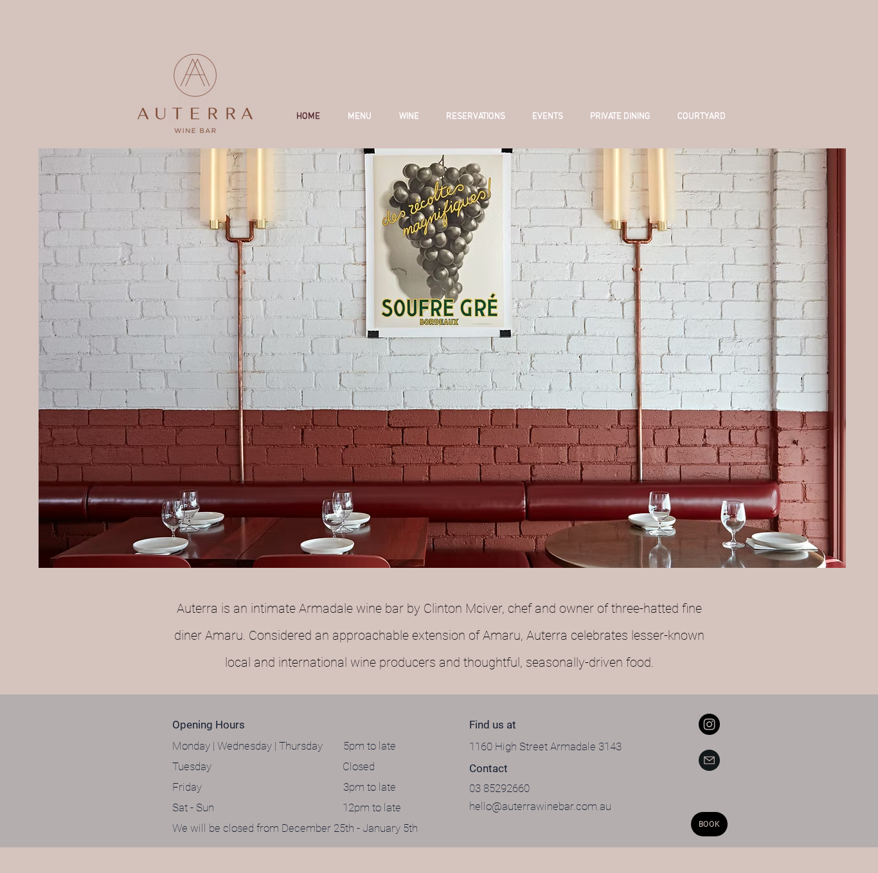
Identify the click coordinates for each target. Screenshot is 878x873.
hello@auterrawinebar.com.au (540, 806)
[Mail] (709, 760)
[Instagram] (709, 724)
